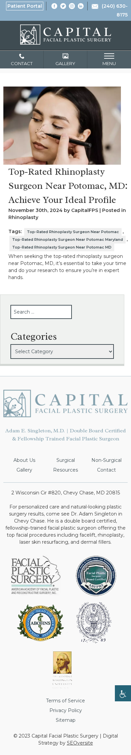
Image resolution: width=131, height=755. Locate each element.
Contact (106, 470)
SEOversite (80, 743)
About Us (24, 460)
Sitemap (66, 720)
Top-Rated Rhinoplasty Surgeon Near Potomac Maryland (67, 239)
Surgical (65, 460)
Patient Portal (24, 6)
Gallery (24, 470)
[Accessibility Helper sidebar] (123, 693)
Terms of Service (65, 700)
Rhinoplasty (23, 217)
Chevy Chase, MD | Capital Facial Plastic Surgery (65, 34)
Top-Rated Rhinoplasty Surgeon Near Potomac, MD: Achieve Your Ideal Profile (68, 186)
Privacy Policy (65, 710)
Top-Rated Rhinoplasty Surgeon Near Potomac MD (62, 247)
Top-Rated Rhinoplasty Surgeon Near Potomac (73, 231)
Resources (65, 470)
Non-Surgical (106, 460)
